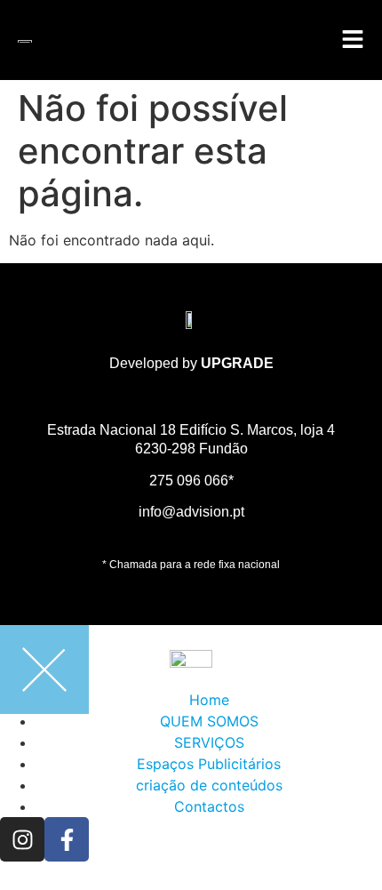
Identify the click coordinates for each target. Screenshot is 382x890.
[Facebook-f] (66, 839)
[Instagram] (22, 839)
